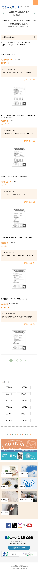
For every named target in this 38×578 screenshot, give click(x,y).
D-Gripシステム (23, 568)
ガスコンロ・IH (21, 45)
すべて (4, 42)
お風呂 (28, 42)
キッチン (11, 45)
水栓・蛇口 (13, 42)
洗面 (3, 45)
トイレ (21, 42)
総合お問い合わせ (20, 548)
